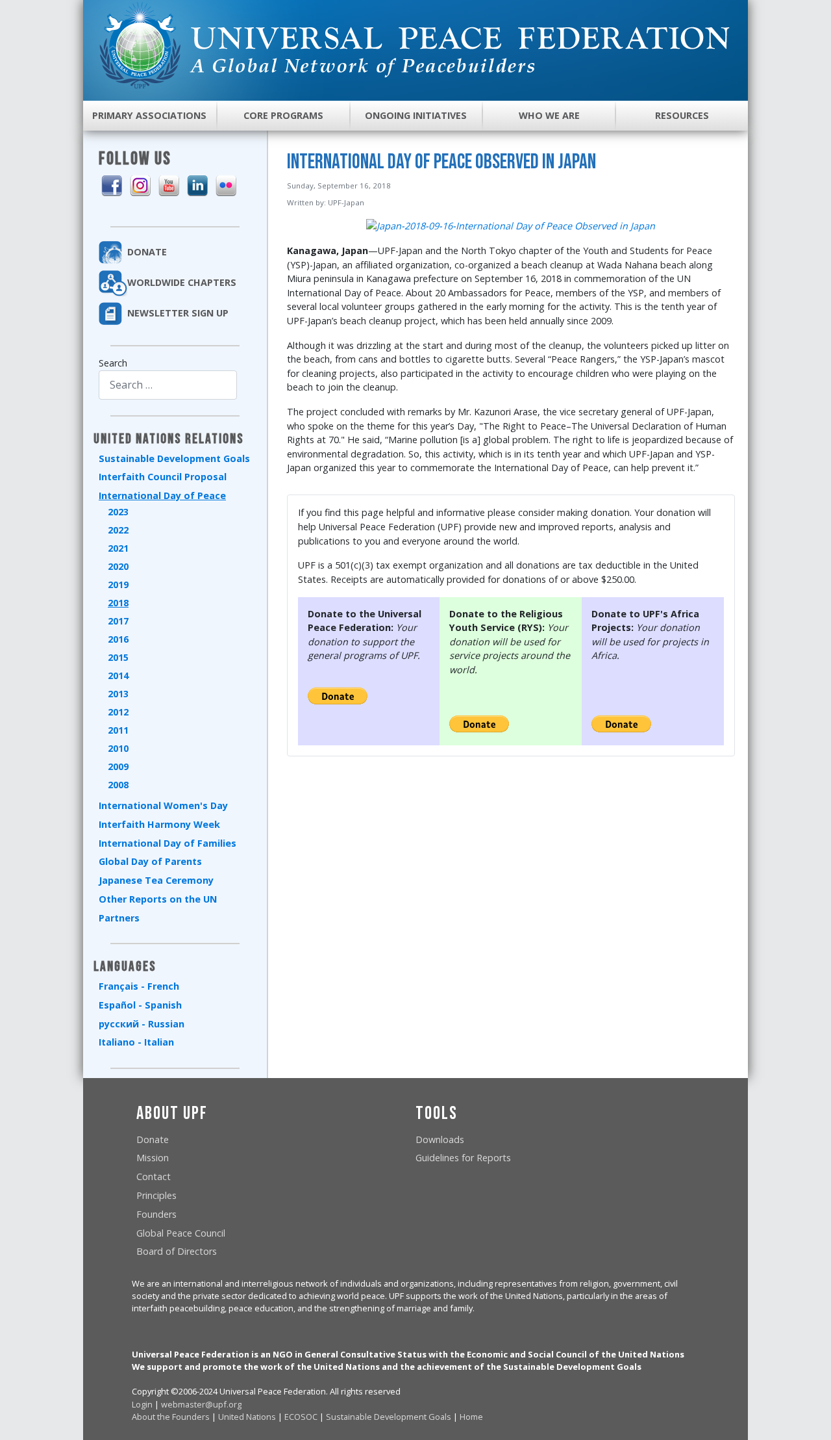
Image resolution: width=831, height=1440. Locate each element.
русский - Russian (141, 1024)
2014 (118, 675)
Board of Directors (176, 1251)
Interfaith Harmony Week (159, 824)
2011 (118, 730)
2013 (118, 694)
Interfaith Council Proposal (163, 476)
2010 (118, 748)
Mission (152, 1157)
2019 (118, 584)
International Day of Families (167, 843)
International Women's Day (163, 805)
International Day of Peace (162, 495)
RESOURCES (682, 115)
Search (113, 363)
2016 (118, 639)
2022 (118, 530)
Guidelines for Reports (463, 1157)
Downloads (440, 1139)
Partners (119, 918)
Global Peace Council (180, 1233)
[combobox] (168, 385)
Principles (156, 1195)
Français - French (139, 986)
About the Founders (171, 1416)
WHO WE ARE (549, 115)
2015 (118, 657)
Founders (156, 1214)
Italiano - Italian (136, 1042)
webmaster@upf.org (201, 1404)
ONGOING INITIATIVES (416, 115)
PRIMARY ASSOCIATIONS (149, 115)
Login (142, 1404)
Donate (152, 1139)
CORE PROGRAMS (283, 115)
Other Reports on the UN (158, 899)
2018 (118, 603)
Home (471, 1416)
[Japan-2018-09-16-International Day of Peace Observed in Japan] (510, 225)
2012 (118, 712)
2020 (118, 566)
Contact (153, 1176)
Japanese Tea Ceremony (156, 880)
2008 (118, 784)
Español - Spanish (140, 1005)
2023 (118, 512)
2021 (118, 548)
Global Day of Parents (150, 861)
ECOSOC (300, 1416)
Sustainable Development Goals (174, 458)
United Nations (247, 1416)
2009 (118, 766)
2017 (118, 621)
